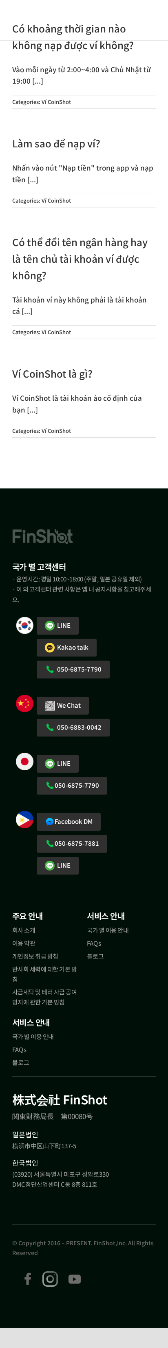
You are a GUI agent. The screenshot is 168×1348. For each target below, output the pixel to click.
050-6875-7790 (78, 669)
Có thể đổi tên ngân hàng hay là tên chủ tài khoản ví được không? (80, 258)
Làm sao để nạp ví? (56, 143)
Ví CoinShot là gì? (52, 373)
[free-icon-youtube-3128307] (74, 1275)
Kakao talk (71, 647)
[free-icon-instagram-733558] (50, 1275)
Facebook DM (74, 821)
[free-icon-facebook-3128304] (27, 1275)
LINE (63, 625)
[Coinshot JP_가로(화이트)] (41, 19)
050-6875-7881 (77, 843)
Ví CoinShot (56, 102)
